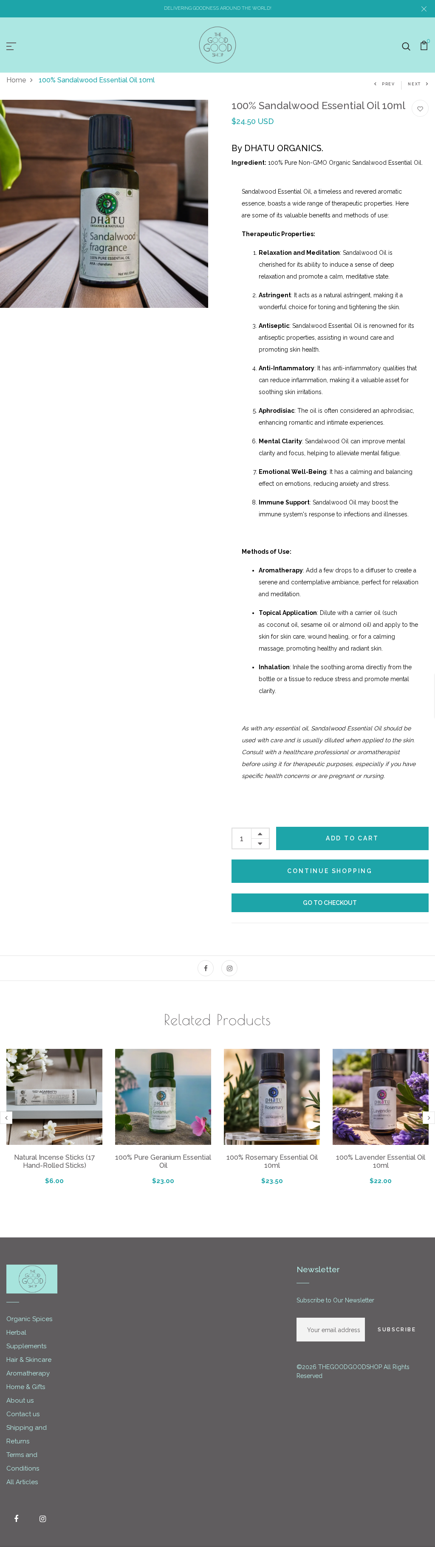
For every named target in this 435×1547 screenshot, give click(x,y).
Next (414, 84)
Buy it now (330, 902)
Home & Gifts (25, 1387)
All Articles (22, 1482)
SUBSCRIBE (397, 1330)
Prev (388, 84)
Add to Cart (352, 838)
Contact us (23, 1414)
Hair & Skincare (28, 1360)
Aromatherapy (28, 1373)
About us (20, 1400)
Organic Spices (29, 1319)
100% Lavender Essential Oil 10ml (380, 1161)
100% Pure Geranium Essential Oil (163, 1161)
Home (16, 80)
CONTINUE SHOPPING (330, 871)
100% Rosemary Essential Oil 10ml (272, 1161)
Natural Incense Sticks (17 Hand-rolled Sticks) (54, 1161)
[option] (104, 204)
